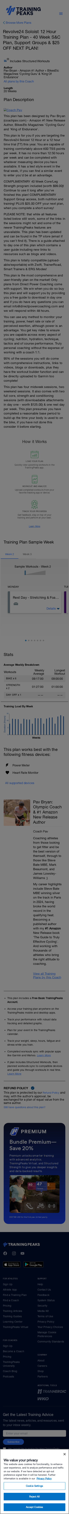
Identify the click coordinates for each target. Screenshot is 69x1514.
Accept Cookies (34, 1507)
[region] (34, 1481)
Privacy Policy (44, 1478)
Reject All (34, 1496)
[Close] (65, 1454)
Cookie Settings (34, 1486)
